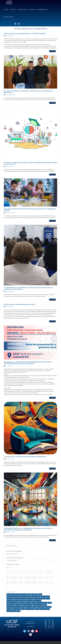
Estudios (13, 9)
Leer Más (52, 51)
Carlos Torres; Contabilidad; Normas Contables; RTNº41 (18, 596)
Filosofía (49, 602)
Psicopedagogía (41, 606)
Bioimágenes (34, 594)
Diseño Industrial (37, 600)
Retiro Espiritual (16, 609)
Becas (29, 594)
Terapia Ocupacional (44, 609)
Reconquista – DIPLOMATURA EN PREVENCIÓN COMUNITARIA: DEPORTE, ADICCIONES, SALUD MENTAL (28, 362)
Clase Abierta (10, 598)
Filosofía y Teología (11, 604)
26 (20, 582)
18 (14, 580)
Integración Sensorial (37, 604)
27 (27, 582)
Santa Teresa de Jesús (30, 609)
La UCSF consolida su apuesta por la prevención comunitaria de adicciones (28, 91)
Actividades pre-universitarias (13, 594)
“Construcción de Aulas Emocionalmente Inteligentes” (25, 457)
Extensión (32, 9)
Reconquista (48, 606)
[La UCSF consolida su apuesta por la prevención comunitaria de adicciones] (30, 72)
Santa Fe (23, 609)
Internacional (42, 9)
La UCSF (5, 9)
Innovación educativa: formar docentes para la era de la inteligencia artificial (30, 209)
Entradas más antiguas (12, 545)
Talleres (37, 609)
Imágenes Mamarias (27, 604)
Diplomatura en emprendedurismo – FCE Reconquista (25, 33)
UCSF (18, 611)
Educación (22, 602)
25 (14, 582)
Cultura (47, 598)
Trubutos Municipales (11, 611)
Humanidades (19, 604)
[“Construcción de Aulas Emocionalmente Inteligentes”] (30, 428)
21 (34, 580)
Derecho (21, 600)
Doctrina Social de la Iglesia (12, 602)
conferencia (23, 598)
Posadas (34, 606)
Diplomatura (29, 600)
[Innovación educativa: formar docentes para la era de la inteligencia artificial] (30, 192)
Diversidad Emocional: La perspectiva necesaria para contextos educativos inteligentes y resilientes (28, 529)
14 (34, 577)
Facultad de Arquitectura (41, 602)
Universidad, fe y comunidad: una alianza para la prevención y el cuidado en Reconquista (28, 288)
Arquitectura (23, 594)
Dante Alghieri (10, 600)
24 (7, 582)
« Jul (7, 588)
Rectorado (9, 609)
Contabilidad (30, 598)
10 (7, 577)
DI (24, 600)
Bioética (40, 594)
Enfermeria (27, 602)
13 (27, 577)
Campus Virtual (8, 17)
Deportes (16, 600)
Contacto (30, 626)
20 (27, 580)
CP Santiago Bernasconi (39, 598)
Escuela (33, 602)
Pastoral (23, 606)
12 (20, 577)
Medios (45, 604)
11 (14, 577)
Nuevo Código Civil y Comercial (13, 606)
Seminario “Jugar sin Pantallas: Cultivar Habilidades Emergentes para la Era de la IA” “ (30, 163)
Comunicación (17, 598)
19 (20, 580)
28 (34, 582)
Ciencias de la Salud (45, 596)
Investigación (23, 9)
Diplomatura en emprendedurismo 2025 (19, 304)
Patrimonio (29, 606)
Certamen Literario (36, 596)
